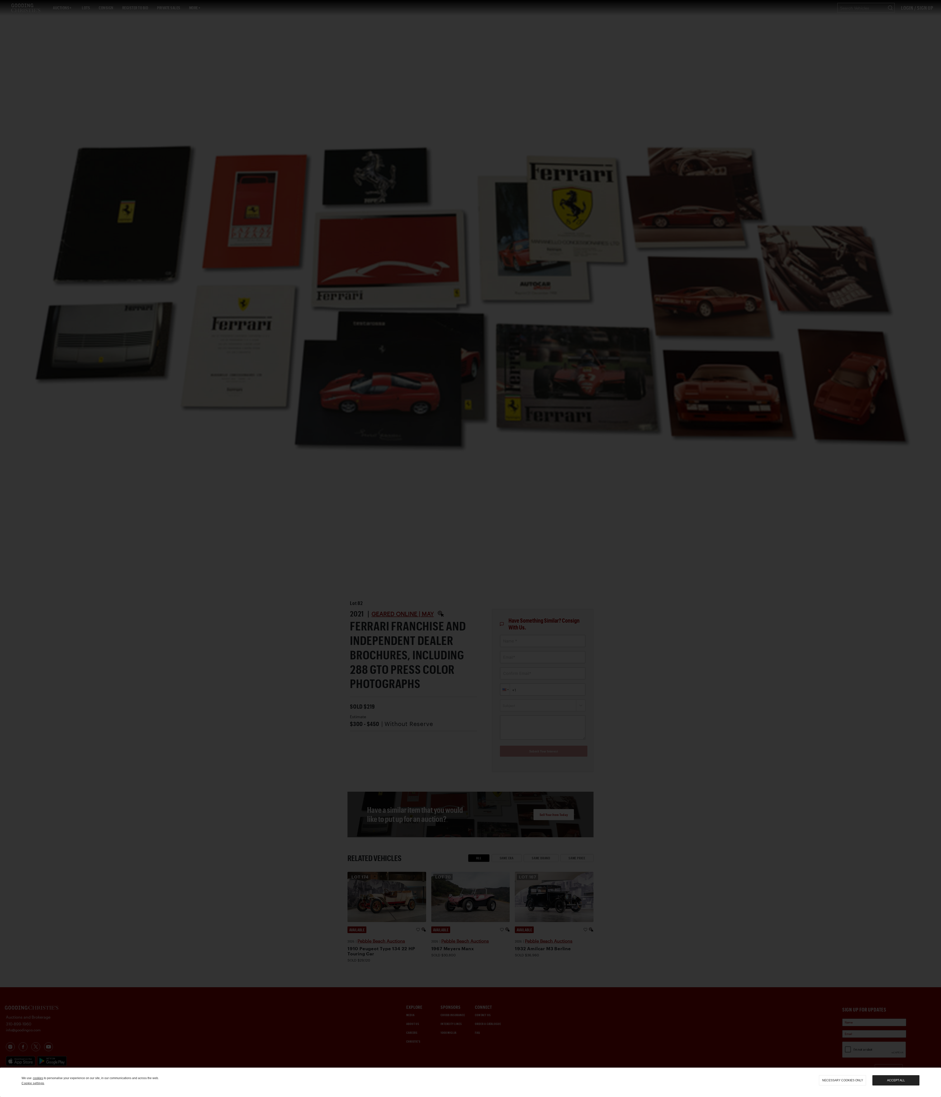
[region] (470, 1082)
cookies (38, 1078)
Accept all (896, 1080)
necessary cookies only (842, 1080)
